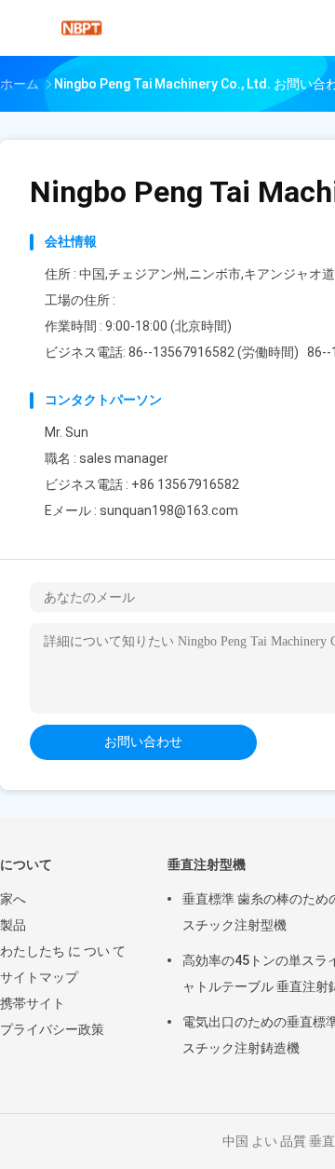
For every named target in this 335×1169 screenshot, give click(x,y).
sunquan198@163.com (169, 510)
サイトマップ (39, 977)
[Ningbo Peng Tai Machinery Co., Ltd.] (82, 28)
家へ (13, 898)
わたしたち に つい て (63, 951)
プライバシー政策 (52, 1029)
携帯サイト (32, 1003)
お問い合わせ (143, 741)
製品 (13, 925)
